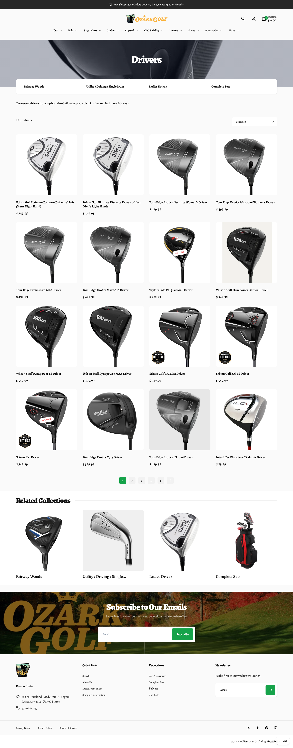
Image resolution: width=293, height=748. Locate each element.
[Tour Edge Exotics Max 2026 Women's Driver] (246, 188)
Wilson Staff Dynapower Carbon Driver (242, 290)
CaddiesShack (246, 741)
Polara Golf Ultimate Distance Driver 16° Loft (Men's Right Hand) (45, 204)
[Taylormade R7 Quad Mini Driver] (180, 276)
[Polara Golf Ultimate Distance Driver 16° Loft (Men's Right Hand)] (46, 188)
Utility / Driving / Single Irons (105, 86)
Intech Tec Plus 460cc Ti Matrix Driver (241, 457)
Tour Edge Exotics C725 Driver (102, 457)
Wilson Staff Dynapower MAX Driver (107, 374)
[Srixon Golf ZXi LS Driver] (246, 359)
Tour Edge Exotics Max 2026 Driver (106, 290)
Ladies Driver (158, 86)
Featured (241, 122)
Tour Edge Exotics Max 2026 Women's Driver (245, 202)
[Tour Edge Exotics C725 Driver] (113, 443)
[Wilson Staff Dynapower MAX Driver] (113, 359)
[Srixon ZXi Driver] (46, 443)
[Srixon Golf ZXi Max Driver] (180, 359)
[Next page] (170, 480)
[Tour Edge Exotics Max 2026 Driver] (113, 276)
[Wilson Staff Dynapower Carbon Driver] (246, 276)
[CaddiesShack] (23, 676)
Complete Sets (220, 86)
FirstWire (271, 741)
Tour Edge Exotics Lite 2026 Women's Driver (178, 202)
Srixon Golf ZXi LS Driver (232, 374)
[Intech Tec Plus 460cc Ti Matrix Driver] (246, 443)
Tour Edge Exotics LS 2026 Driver (171, 457)
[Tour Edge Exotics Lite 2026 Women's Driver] (180, 188)
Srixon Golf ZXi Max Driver (167, 374)
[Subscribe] (270, 690)
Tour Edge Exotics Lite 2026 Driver (38, 290)
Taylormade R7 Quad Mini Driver (171, 290)
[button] (243, 18)
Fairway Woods (34, 86)
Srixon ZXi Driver (28, 457)
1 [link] (122, 480)
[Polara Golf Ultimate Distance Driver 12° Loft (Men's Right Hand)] (113, 188)
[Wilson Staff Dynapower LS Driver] (46, 359)
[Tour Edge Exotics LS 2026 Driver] (180, 443)
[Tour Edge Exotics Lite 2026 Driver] (46, 276)
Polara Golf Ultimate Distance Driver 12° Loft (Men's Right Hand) (112, 204)
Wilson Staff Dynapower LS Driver (39, 374)
